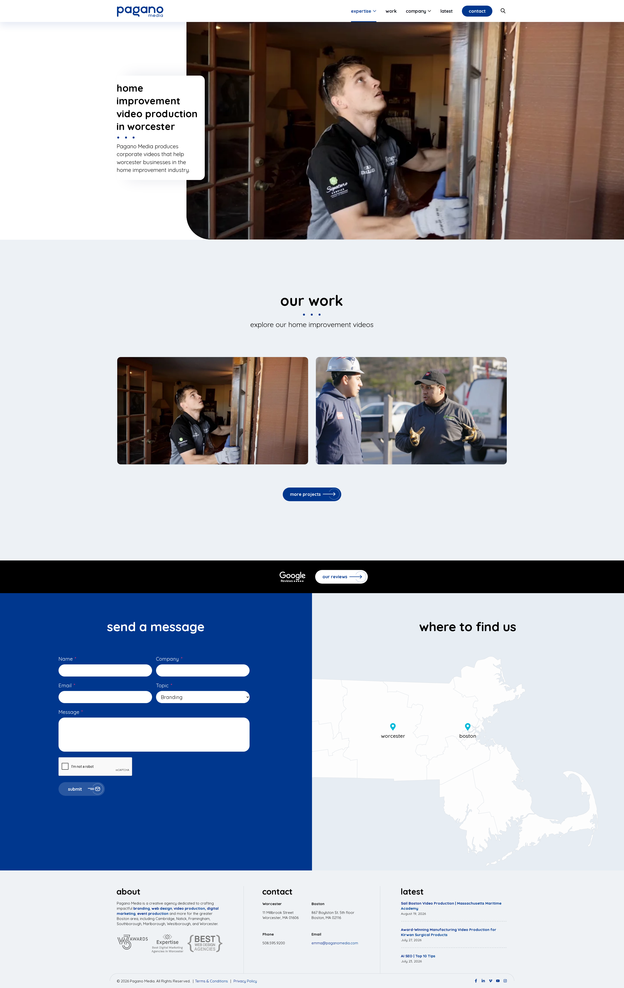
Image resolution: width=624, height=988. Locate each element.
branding (141, 908)
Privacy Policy (245, 981)
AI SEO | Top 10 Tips (418, 956)
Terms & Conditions (211, 981)
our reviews (334, 576)
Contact (477, 11)
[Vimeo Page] (490, 981)
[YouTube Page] (498, 981)
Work (391, 11)
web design (162, 908)
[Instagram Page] (505, 981)
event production (152, 913)
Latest (446, 11)
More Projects (305, 494)
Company (416, 11)
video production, (190, 908)
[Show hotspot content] (393, 727)
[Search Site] (503, 11)
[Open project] (212, 410)
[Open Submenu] (373, 11)
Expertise (361, 11)
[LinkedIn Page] (483, 981)
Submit (75, 789)
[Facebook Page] (476, 981)
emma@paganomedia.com (335, 943)
